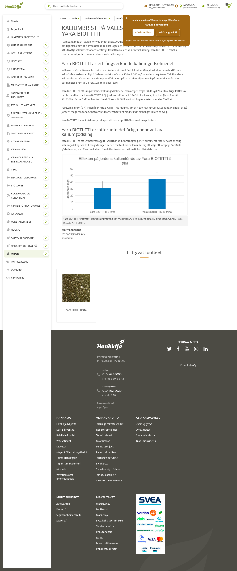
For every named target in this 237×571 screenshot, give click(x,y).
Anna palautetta (145, 435)
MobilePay (102, 515)
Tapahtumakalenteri (68, 463)
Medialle (61, 469)
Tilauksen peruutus (107, 458)
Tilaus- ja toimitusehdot (110, 424)
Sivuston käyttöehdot (108, 469)
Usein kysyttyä (144, 424)
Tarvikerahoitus (105, 526)
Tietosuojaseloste (106, 475)
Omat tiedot (143, 429)
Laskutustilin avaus (107, 543)
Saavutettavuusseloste (109, 480)
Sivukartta (102, 463)
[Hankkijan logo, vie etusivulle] (14, 5)
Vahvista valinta (143, 32)
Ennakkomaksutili (106, 549)
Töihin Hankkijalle (66, 458)
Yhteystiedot (63, 441)
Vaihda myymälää (168, 32)
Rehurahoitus (104, 532)
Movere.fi (61, 520)
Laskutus (61, 446)
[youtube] (188, 348)
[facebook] (179, 348)
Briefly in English (65, 435)
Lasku (99, 537)
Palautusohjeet (105, 446)
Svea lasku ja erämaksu (109, 520)
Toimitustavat (104, 435)
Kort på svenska (65, 429)
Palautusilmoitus (106, 452)
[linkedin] (206, 348)
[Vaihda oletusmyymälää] (176, 6)
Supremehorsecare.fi (68, 515)
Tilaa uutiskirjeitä (146, 441)
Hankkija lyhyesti (66, 424)
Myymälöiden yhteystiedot (71, 452)
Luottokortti (103, 509)
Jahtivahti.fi (63, 503)
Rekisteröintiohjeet (107, 429)
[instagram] (197, 348)
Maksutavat (103, 441)
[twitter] (170, 348)
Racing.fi (61, 509)
